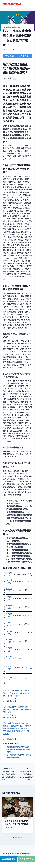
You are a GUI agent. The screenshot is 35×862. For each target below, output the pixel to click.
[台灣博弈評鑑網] (12, 4)
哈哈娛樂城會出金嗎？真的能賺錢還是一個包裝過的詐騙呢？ (26, 773)
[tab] (13, 837)
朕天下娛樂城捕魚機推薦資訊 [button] (19, 559)
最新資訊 (11, 27)
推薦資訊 (5, 27)
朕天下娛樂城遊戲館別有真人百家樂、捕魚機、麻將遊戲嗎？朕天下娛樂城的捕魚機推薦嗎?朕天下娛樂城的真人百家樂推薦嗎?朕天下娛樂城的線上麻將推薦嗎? (17, 728)
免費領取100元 (26, 859)
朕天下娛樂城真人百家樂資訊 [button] (19, 562)
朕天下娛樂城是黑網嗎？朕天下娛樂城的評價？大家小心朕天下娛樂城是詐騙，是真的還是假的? (17, 693)
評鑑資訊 (17, 27)
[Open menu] (31, 3)
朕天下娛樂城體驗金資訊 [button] (17, 550)
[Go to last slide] (5, 816)
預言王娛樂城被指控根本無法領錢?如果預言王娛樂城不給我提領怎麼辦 (18, 749)
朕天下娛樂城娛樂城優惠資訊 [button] (19, 553)
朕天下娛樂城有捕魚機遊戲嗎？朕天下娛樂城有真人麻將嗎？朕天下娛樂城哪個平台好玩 (17, 709)
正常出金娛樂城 (8, 859)
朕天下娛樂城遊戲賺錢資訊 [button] (18, 556)
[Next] (29, 816)
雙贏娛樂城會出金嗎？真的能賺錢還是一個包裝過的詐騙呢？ (9, 773)
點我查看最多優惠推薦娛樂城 (19, 515)
